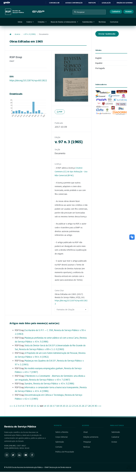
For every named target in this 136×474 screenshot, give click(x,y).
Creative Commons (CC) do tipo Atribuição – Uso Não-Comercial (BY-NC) (71, 172)
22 (70, 406)
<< (11, 406)
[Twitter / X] (13, 454)
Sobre (29, 22)
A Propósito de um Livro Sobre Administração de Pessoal (51, 353)
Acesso (128, 11)
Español (98, 63)
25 (79, 406)
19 (60, 406)
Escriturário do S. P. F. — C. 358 (39, 330)
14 (44, 406)
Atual (85, 432)
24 (76, 406)
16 (51, 406)
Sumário (29, 383)
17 (54, 406)
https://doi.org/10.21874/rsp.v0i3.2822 (28, 80)
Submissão (59, 442)
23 (73, 406)
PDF (61, 112)
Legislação (106, 3)
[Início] (10, 34)
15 (48, 406)
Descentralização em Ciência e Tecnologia (44, 395)
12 (38, 406)
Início (20, 22)
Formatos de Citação (65, 309)
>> (100, 406)
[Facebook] (32, 454)
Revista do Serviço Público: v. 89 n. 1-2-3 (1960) (41, 349)
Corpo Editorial (61, 437)
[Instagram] (6, 454)
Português (100, 68)
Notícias (102, 22)
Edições (41, 22)
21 (67, 406)
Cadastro (116, 11)
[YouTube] (25, 454)
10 (32, 406)
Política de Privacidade (64, 452)
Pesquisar (81, 12)
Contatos (114, 22)
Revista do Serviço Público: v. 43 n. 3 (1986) (53, 383)
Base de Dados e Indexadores (64, 22)
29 (92, 406)
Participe (92, 3)
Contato (58, 447)
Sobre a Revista (61, 432)
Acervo (17, 34)
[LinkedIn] (19, 454)
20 (64, 406)
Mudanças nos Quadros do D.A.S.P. (40, 360)
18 (57, 406)
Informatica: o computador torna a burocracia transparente (52, 387)
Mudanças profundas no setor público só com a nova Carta (52, 338)
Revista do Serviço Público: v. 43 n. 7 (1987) (49, 379)
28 (89, 406)
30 (95, 406)
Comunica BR (54, 3)
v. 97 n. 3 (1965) (30, 34)
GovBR (6, 2)
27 (86, 406)
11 (35, 406)
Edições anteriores (90, 437)
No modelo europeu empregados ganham (44, 368)
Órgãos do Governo (125, 3)
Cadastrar (115, 437)
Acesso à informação (73, 3)
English (98, 58)
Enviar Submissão (107, 34)
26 (83, 406)
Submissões (87, 22)
